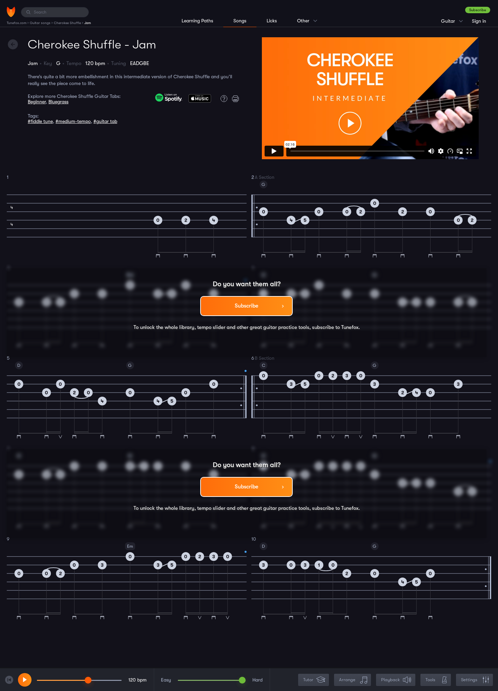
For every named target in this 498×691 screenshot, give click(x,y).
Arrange (347, 679)
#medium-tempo (73, 121)
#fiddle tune (40, 121)
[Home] (11, 12)
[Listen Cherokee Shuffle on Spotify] (168, 97)
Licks (272, 20)
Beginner (37, 101)
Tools (430, 679)
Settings (469, 679)
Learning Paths (197, 20)
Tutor (308, 679)
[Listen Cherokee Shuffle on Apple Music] (199, 99)
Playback (390, 679)
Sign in (479, 21)
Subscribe (477, 10)
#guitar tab (105, 121)
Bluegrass (58, 101)
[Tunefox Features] (222, 98)
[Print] (237, 98)
